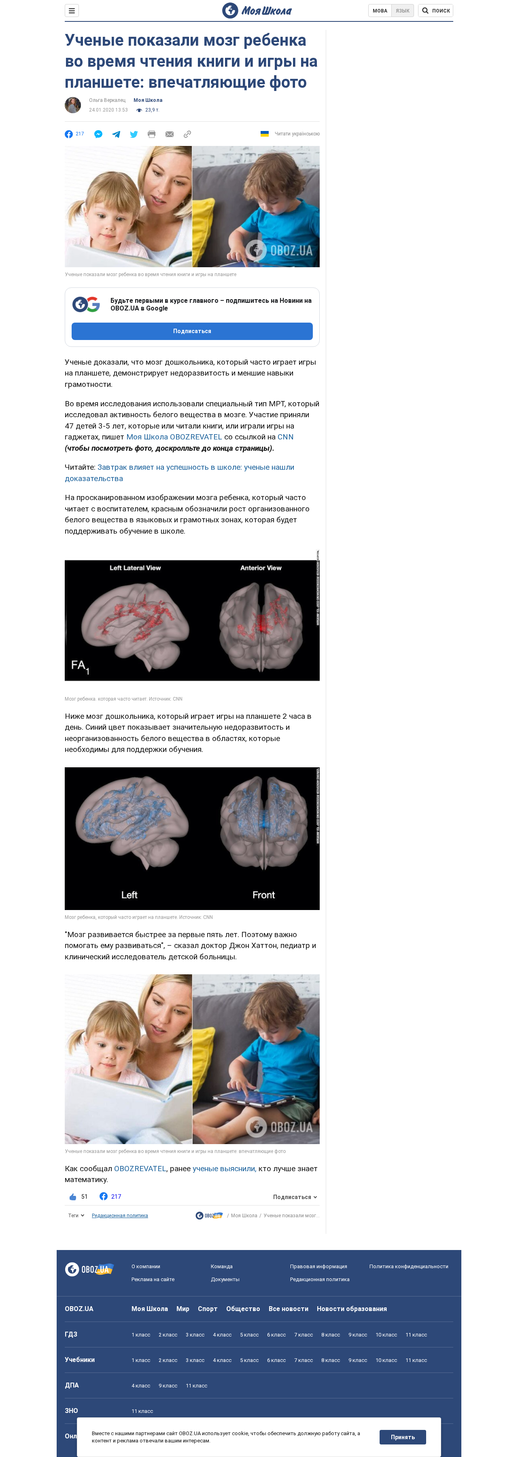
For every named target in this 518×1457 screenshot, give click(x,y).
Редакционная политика (120, 1215)
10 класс (386, 1335)
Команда (222, 1266)
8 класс (330, 1335)
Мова (380, 11)
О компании (146, 1266)
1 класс (141, 1335)
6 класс (276, 1335)
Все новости (288, 1309)
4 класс (222, 1335)
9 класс (357, 1335)
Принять (403, 1437)
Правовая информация (318, 1266)
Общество (243, 1309)
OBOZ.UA (79, 1309)
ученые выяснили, (225, 1168)
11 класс (416, 1335)
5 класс (249, 1335)
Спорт (208, 1309)
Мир (182, 1309)
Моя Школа (148, 100)
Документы (225, 1279)
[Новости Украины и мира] (209, 1217)
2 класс (168, 1335)
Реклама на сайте (153, 1279)
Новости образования (352, 1309)
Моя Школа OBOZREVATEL (174, 436)
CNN (286, 436)
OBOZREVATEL (140, 1168)
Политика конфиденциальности (408, 1266)
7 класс (303, 1335)
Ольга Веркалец (107, 100)
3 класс (195, 1335)
